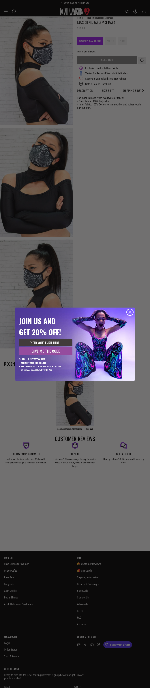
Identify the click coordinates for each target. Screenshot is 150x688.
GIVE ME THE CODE (46, 351)
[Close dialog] (130, 312)
